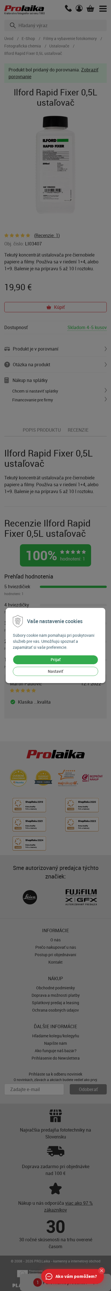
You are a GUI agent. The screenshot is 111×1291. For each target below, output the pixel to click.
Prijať (56, 659)
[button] (101, 1270)
